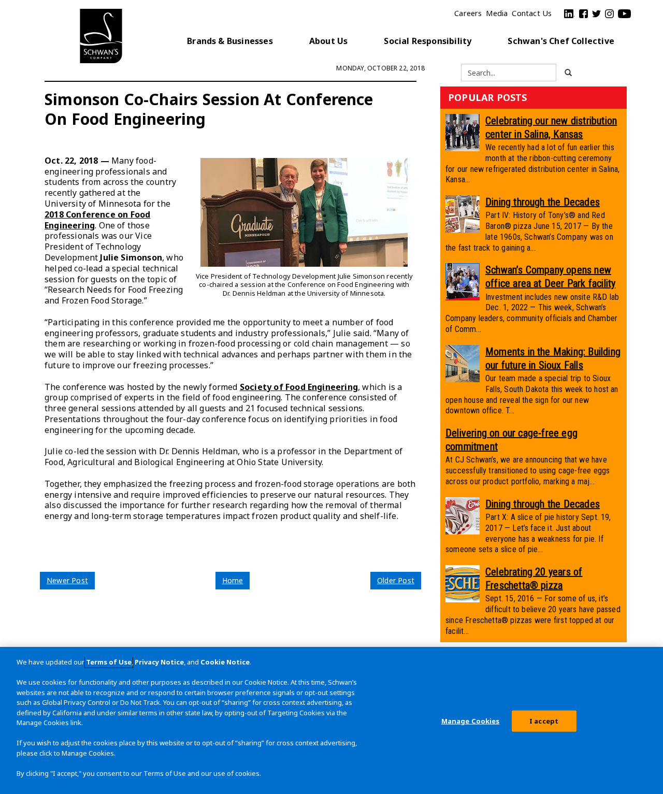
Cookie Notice (225, 662)
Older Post (395, 580)
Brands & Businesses (230, 41)
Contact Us (532, 13)
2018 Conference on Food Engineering (97, 220)
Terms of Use (109, 662)
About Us (328, 41)
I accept (543, 721)
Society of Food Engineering (299, 387)
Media (497, 13)
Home (232, 580)
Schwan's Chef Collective (561, 41)
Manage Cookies (470, 721)
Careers (468, 13)
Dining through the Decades (542, 202)
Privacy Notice (159, 662)
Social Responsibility (427, 41)
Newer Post (67, 580)
